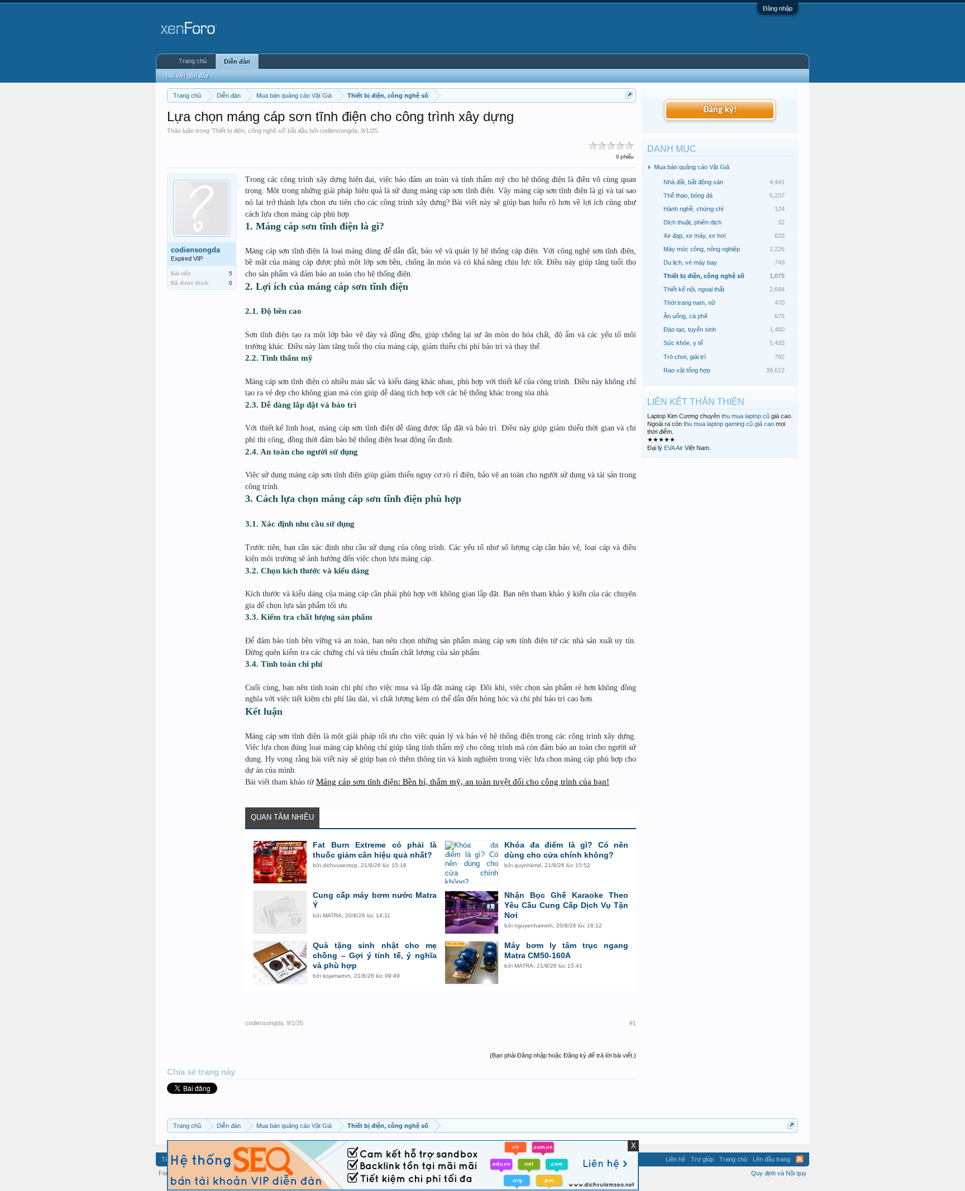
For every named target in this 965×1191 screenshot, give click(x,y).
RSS (800, 1159)
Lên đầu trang (771, 1159)
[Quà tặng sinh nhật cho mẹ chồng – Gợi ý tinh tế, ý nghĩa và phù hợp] (280, 962)
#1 (632, 1023)
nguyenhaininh (533, 925)
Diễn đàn (237, 61)
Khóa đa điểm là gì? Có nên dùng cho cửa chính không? (566, 849)
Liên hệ (675, 1159)
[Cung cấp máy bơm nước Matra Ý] (280, 912)
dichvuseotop (340, 865)
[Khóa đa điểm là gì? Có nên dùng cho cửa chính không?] (472, 862)
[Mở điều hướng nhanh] (629, 95)
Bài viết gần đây (187, 75)
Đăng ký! (720, 110)
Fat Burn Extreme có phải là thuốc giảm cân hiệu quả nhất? (375, 849)
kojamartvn (337, 976)
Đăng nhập (777, 8)
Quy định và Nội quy (778, 1173)
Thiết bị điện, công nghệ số (248, 130)
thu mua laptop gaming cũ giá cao (729, 423)
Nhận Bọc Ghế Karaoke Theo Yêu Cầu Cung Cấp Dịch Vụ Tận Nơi (566, 905)
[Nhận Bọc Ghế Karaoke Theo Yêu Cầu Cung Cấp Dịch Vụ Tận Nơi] (472, 912)
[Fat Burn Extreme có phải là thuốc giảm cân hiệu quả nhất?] (280, 862)
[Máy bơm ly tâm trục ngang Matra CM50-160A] (472, 962)
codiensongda (338, 130)
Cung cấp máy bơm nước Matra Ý (375, 900)
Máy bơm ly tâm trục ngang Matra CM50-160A (566, 950)
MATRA (332, 915)
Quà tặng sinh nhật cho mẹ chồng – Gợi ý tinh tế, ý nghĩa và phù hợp (375, 955)
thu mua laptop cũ (746, 416)
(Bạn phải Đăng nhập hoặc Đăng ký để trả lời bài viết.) (563, 1055)
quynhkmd (527, 865)
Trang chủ (193, 61)
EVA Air (673, 447)
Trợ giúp (702, 1159)
